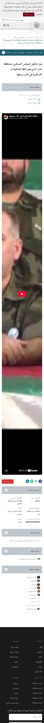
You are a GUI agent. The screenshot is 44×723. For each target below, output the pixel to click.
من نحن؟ (15, 683)
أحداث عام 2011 (37, 683)
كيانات (36, 52)
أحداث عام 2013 (37, 693)
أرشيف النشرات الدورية (12, 702)
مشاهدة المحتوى (31, 102)
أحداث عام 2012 (37, 688)
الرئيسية (40, 37)
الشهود (16, 661)
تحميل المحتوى (32, 99)
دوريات (14, 52)
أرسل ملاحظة (29, 14)
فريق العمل (15, 688)
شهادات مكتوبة (14, 656)
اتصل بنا (16, 693)
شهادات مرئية (14, 647)
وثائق (41, 52)
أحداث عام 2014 (37, 698)
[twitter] (36, 481)
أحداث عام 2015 (37, 702)
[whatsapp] (32, 481)
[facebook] (40, 481)
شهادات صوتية (14, 652)
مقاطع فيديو (20, 37)
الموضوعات (15, 666)
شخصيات (29, 52)
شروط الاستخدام (13, 698)
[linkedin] (27, 481)
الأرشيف (31, 37)
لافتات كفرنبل (6, 52)
